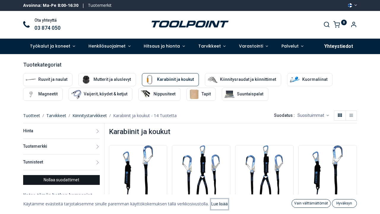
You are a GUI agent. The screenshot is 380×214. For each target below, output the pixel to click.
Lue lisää (219, 204)
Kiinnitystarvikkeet (89, 115)
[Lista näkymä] (351, 116)
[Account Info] (353, 25)
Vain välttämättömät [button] (311, 203)
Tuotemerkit (100, 5)
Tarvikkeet (56, 115)
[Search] (326, 25)
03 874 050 (47, 28)
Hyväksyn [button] (344, 203)
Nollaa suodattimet (61, 179)
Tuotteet (31, 115)
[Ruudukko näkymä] (340, 116)
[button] (313, 116)
